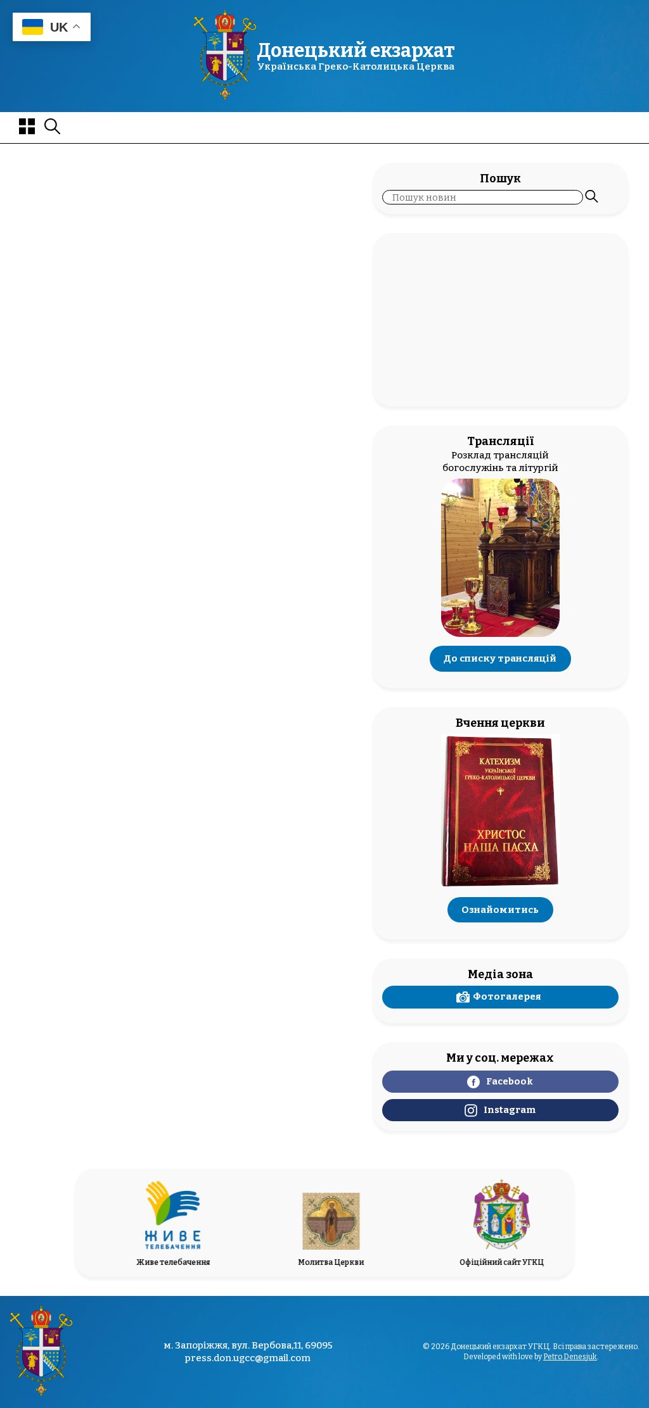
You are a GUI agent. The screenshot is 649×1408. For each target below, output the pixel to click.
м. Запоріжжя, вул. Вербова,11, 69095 (248, 1345)
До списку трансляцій (500, 658)
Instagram (510, 1110)
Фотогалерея (507, 996)
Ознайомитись (500, 909)
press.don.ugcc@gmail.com (248, 1358)
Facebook (509, 1081)
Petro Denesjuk (570, 1356)
